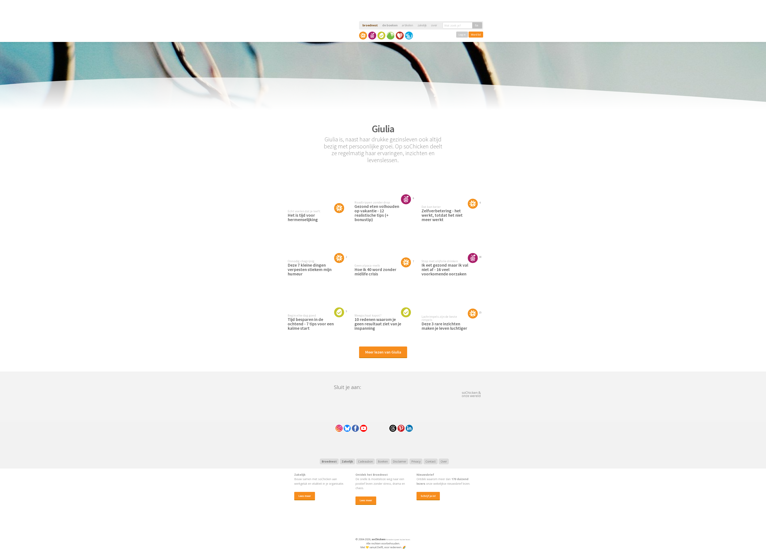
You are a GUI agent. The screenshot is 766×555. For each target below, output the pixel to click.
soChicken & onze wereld (471, 393)
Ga (476, 25)
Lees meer (304, 496)
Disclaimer (399, 461)
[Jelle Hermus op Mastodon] (424, 428)
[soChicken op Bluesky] (347, 428)
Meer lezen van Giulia (383, 351)
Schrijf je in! (428, 496)
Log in (462, 34)
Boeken (383, 461)
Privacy (416, 461)
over (434, 25)
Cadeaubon (365, 461)
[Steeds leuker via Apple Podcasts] (393, 445)
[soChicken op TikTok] (378, 428)
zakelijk (422, 25)
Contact (430, 461)
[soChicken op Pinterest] (401, 428)
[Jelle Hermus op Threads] (392, 428)
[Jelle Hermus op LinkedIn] (409, 428)
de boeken (389, 25)
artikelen (407, 25)
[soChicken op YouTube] (363, 428)
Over (444, 461)
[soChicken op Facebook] (355, 428)
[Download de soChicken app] (373, 525)
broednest (370, 25)
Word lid (476, 34)
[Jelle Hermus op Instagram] (339, 428)
